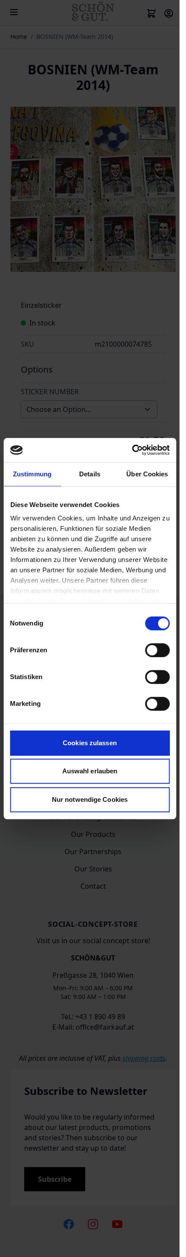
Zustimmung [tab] (32, 474)
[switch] (157, 650)
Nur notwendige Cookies (90, 799)
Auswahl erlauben (90, 771)
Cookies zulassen (90, 743)
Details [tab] (89, 474)
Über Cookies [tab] (147, 474)
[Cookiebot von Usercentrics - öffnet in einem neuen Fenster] (132, 450)
